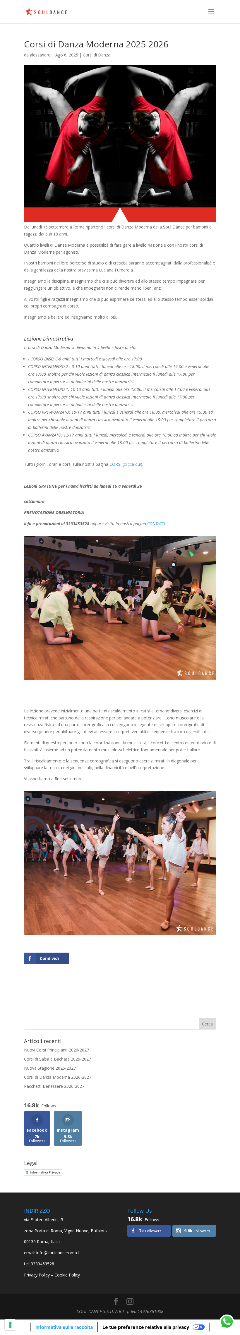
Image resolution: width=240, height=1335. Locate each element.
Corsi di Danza (96, 55)
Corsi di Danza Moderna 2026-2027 (57, 1077)
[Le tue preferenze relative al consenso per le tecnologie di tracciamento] (10, 1324)
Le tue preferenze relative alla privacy (145, 1327)
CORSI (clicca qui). (125, 464)
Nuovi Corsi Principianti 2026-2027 (56, 1050)
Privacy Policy (37, 1275)
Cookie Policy (67, 1275)
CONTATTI (156, 523)
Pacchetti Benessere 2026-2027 (54, 1086)
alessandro (40, 55)
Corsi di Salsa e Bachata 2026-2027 (57, 1059)
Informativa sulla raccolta (64, 1327)
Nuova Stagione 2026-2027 (50, 1068)
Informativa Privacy (45, 1172)
